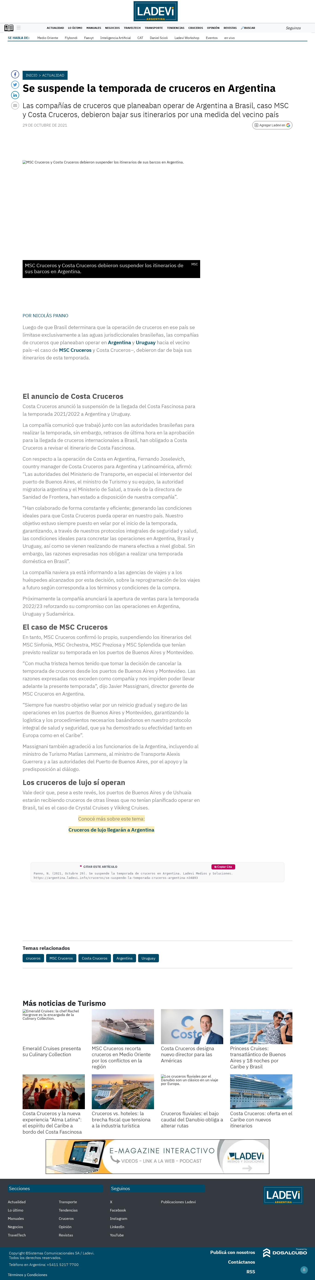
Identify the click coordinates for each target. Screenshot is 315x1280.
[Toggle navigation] (17, 28)
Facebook (118, 1210)
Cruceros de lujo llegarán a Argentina (111, 829)
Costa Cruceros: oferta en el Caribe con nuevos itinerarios (261, 1119)
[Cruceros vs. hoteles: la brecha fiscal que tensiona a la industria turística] (123, 1091)
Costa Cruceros (94, 958)
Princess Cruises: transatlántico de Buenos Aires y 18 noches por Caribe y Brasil (258, 1057)
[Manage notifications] (304, 1270)
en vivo (229, 38)
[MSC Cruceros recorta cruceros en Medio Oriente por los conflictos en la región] (123, 1026)
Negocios (112, 28)
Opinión (213, 28)
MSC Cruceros (75, 350)
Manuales (93, 28)
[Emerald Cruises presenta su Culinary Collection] (54, 1026)
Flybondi (71, 38)
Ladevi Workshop (187, 38)
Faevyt (89, 38)
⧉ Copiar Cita (223, 866)
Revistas (230, 28)
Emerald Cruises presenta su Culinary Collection (52, 1051)
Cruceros (195, 28)
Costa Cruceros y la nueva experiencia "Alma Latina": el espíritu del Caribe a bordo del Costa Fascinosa (52, 1122)
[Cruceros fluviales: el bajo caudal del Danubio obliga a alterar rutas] (192, 1091)
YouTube (117, 1235)
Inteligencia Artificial (115, 38)
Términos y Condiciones (27, 1274)
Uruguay (146, 342)
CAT (140, 38)
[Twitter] (15, 85)
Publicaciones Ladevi (178, 1202)
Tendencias (175, 28)
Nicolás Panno (50, 315)
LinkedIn (117, 1226)
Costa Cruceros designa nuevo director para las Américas (187, 1054)
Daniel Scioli (159, 38)
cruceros (33, 958)
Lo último (75, 28)
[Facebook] (15, 74)
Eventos (212, 38)
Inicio (31, 75)
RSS (251, 1271)
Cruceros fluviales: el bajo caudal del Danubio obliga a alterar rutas (192, 1119)
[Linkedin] (15, 95)
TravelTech (132, 28)
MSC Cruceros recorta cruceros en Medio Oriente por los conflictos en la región (121, 1057)
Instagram (118, 1218)
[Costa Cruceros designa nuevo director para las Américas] (192, 1026)
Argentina (119, 342)
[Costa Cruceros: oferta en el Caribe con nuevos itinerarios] (261, 1091)
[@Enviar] (15, 105)
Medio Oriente (47, 38)
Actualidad (55, 28)
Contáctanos (241, 1262)
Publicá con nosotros (232, 1252)
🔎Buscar (248, 28)
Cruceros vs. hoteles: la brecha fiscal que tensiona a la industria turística (121, 1119)
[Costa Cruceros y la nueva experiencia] (54, 1091)
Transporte (154, 28)
